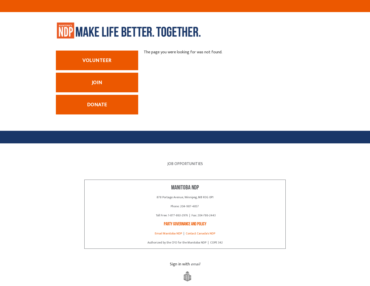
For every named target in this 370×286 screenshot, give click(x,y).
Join (97, 82)
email (195, 264)
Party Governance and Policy (185, 224)
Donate (97, 104)
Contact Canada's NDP (200, 233)
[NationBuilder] (185, 276)
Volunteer (97, 60)
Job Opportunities (185, 163)
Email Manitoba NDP (168, 233)
